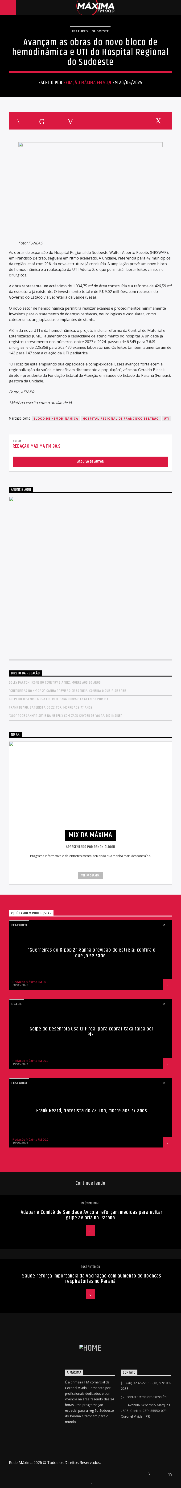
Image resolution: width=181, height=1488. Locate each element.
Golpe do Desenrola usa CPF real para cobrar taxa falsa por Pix (58, 699)
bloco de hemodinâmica (55, 419)
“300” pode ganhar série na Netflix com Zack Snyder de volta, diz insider (66, 716)
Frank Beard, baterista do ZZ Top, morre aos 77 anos (50, 707)
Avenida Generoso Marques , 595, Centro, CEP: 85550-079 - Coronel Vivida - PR (145, 1411)
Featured (80, 31)
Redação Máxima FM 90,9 (87, 82)
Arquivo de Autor (90, 462)
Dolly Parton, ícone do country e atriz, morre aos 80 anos (55, 682)
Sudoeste (100, 31)
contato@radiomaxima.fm (147, 1397)
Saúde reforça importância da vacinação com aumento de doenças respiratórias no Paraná (91, 1279)
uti (167, 419)
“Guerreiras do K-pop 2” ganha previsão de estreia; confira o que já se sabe (67, 691)
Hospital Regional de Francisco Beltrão (121, 419)
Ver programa (90, 875)
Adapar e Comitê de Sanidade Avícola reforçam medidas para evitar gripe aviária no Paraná (92, 1215)
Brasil (16, 1004)
